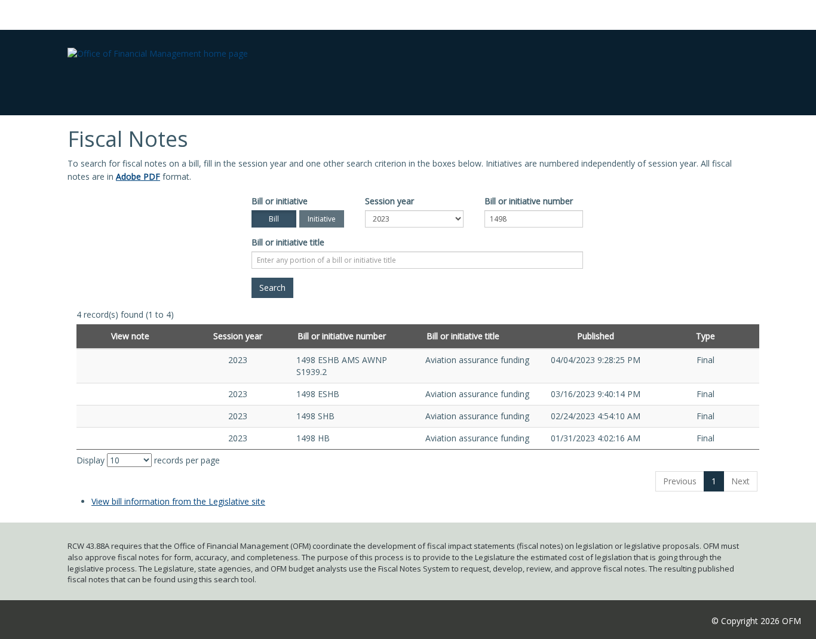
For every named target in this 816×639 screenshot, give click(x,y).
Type (705, 336)
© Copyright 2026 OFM (756, 620)
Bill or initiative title (287, 242)
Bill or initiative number (528, 201)
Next (740, 481)
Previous (680, 481)
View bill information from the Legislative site (178, 501)
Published (595, 336)
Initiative (322, 219)
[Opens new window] (130, 359)
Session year (389, 201)
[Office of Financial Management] (158, 44)
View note (130, 336)
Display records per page (148, 460)
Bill (274, 219)
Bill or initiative (279, 201)
